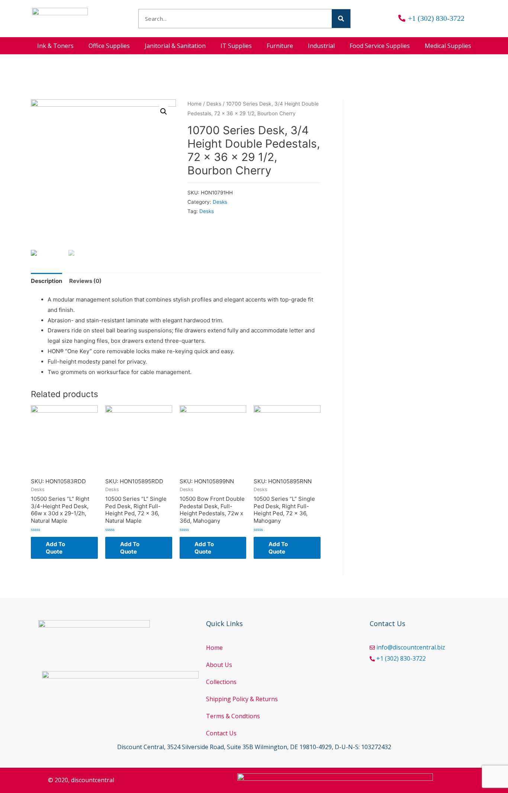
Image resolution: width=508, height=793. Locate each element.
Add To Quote (55, 548)
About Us (219, 665)
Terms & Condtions (233, 716)
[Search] (341, 18)
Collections (221, 682)
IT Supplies (236, 46)
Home (194, 104)
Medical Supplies (448, 46)
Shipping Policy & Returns (242, 699)
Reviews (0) (85, 280)
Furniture (280, 46)
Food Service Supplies (380, 46)
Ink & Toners (55, 46)
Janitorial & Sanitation (175, 46)
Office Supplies (109, 46)
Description (46, 280)
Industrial (321, 46)
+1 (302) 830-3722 (401, 658)
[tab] (46, 281)
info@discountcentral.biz (410, 647)
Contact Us (221, 733)
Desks (213, 104)
